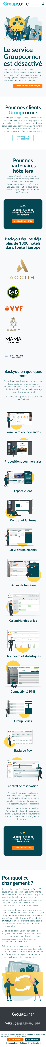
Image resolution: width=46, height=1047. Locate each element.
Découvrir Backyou (23, 221)
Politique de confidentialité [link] (30, 1043)
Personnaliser (12, 1043)
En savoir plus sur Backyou (27, 86)
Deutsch (10, 1024)
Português (34, 1024)
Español (28, 1023)
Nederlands (22, 1024)
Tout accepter (16, 1040)
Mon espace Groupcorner (23, 138)
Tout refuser (33, 1040)
